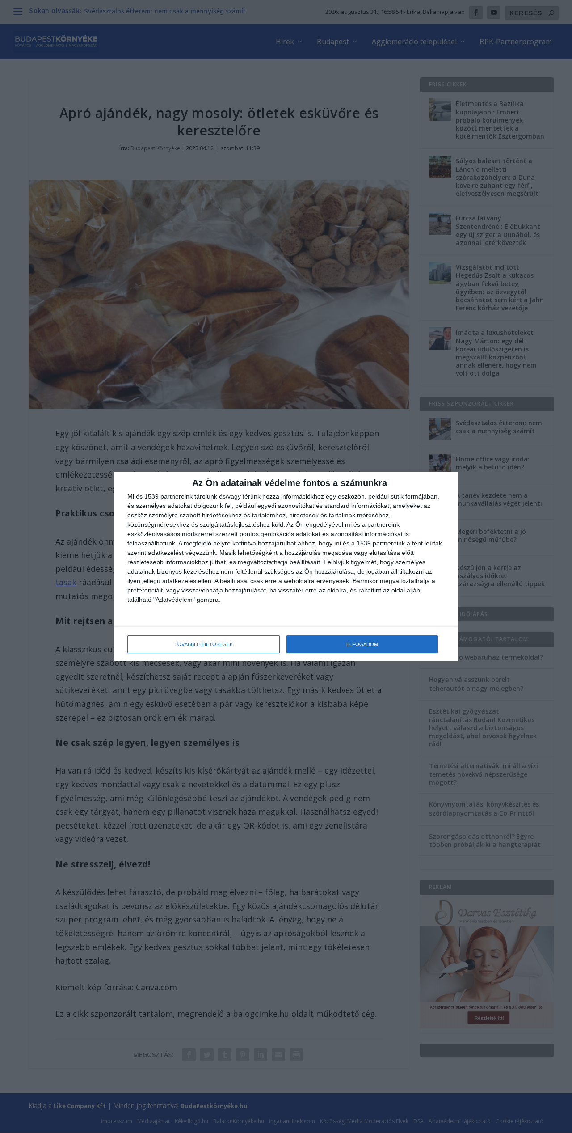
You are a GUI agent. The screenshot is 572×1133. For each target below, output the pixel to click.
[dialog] (286, 566)
